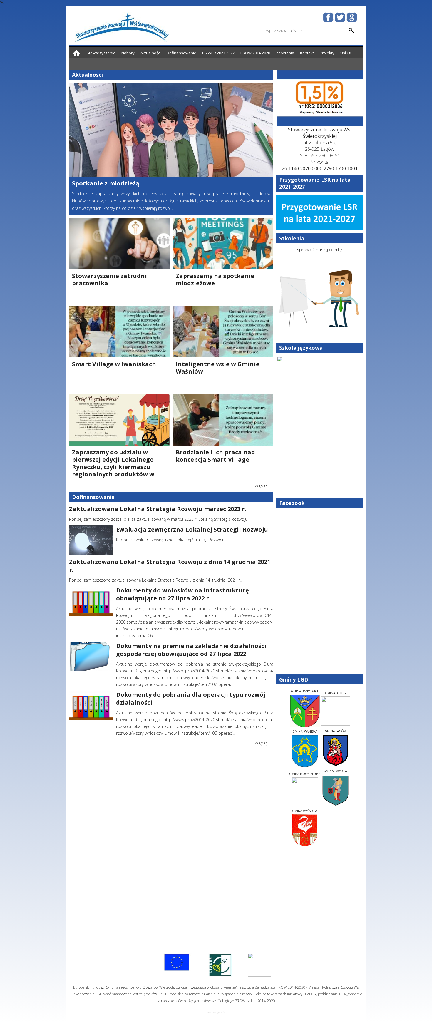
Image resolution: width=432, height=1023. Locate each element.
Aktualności (150, 53)
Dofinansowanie (181, 53)
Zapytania (285, 53)
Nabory (128, 53)
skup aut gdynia (216, 1012)
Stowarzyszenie (101, 53)
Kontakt (307, 53)
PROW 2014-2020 (255, 53)
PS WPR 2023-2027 (218, 53)
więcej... (262, 485)
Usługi (345, 53)
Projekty (327, 53)
